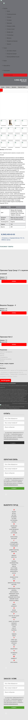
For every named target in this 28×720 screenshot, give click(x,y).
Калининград (14, 563)
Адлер (14, 511)
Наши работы (6, 65)
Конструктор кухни (8, 75)
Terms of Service (13, 408)
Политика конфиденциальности (20, 403)
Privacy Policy (3, 408)
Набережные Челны (14, 588)
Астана (14, 518)
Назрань (14, 590)
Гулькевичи (14, 546)
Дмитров (14, 551)
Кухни (8, 11)
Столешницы (10, 35)
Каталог (5, 8)
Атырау (14, 522)
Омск (14, 604)
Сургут (14, 628)
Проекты (2, 360)
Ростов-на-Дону (14, 615)
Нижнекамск (14, 595)
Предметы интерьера (12, 41)
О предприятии (4, 357)
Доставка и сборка (11, 50)
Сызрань (14, 630)
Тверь (14, 635)
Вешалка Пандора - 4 (8, 305)
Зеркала (9, 44)
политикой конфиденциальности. (11, 439)
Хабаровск (14, 648)
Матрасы (9, 38)
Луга (14, 578)
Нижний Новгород (14, 597)
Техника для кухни (11, 14)
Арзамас (14, 516)
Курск (14, 573)
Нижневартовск (14, 593)
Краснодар (14, 569)
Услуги (5, 48)
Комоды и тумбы (11, 26)
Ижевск (14, 555)
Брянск (14, 531)
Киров (14, 566)
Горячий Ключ (14, 544)
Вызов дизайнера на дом (13, 56)
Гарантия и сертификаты (6, 352)
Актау (14, 513)
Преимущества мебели (5, 359)
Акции (5, 60)
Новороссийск (14, 600)
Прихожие (9, 23)
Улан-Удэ (14, 639)
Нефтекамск (14, 592)
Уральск (14, 643)
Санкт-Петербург (14, 621)
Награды (2, 353)
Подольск (14, 611)
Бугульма (14, 532)
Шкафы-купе (10, 32)
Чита (14, 654)
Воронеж (14, 538)
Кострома (14, 568)
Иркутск (14, 557)
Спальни (9, 17)
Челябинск (14, 652)
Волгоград (14, 536)
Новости (2, 355)
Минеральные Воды (14, 582)
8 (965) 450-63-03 (20, 80)
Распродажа (6, 70)
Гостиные (9, 20)
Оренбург (14, 606)
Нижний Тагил (14, 598)
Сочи (14, 626)
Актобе (14, 515)
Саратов (14, 625)
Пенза (14, 610)
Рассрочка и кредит (12, 53)
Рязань (14, 617)
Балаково (14, 526)
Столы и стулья (10, 29)
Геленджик (14, 542)
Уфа (14, 644)
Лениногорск (14, 577)
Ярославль (14, 662)
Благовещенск (14, 529)
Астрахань (14, 520)
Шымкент (14, 658)
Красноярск (14, 571)
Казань (14, 561)
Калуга (14, 564)
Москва (14, 584)
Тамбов (14, 634)
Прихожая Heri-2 (6, 337)
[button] (14, 281)
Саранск (14, 623)
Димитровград (14, 549)
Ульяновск (14, 641)
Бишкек (14, 527)
